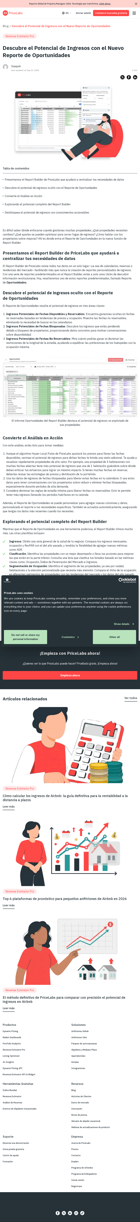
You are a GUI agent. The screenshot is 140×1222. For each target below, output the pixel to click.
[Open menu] (134, 13)
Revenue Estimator (12, 1096)
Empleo (75, 1161)
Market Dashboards (12, 1037)
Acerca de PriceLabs (80, 1143)
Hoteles (75, 1062)
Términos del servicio (80, 1204)
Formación (8, 1161)
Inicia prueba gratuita (13, 1149)
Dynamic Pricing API (12, 1068)
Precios (74, 1149)
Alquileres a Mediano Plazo (84, 1049)
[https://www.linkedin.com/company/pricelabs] (70, 1213)
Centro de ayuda (11, 1155)
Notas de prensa (79, 1115)
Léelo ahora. (105, 3)
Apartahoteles (78, 1056)
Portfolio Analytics (12, 1043)
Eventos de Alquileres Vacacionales (20, 1108)
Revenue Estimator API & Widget (19, 1074)
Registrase (76, 1186)
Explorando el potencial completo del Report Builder (38, 204)
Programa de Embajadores (84, 1174)
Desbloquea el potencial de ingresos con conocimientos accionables (47, 212)
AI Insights (8, 1062)
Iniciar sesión (83, 13)
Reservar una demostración (16, 1143)
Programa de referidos (82, 1167)
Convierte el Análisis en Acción (23, 196)
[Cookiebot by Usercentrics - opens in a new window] (121, 580)
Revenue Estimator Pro (14, 1049)
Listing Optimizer (11, 1056)
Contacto (76, 1155)
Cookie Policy (100, 1204)
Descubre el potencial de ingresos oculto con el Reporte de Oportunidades (51, 187)
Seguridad (39, 1204)
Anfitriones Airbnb (80, 1031)
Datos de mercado (80, 1102)
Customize (68, 636)
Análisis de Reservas (12, 1102)
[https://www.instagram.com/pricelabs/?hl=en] (76, 1213)
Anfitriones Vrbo (79, 1037)
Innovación (76, 1108)
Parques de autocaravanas (84, 1043)
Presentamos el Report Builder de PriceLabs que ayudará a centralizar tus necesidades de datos (64, 179)
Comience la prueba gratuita (111, 13)
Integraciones (78, 1068)
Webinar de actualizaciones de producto (90, 1127)
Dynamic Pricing (10, 1031)
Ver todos (130, 698)
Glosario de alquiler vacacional (85, 1121)
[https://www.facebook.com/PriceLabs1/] (58, 1213)
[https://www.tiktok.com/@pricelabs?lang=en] (82, 1213)
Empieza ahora (70, 675)
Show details (121, 623)
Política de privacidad (57, 1204)
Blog (6, 26)
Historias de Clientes (81, 1096)
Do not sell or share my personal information (25, 636)
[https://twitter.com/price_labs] (64, 1213)
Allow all (114, 636)
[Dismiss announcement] (136, 4)
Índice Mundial (10, 1090)
